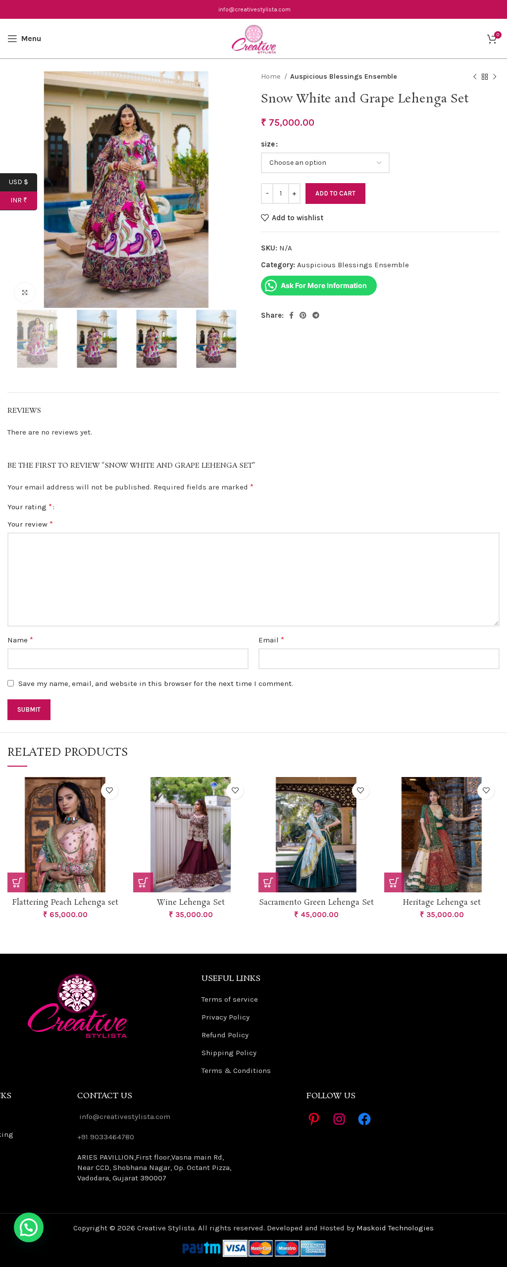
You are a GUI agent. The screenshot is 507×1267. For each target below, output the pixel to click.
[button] (29, 1227)
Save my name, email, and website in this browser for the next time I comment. (155, 683)
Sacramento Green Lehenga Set (316, 902)
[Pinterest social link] (303, 315)
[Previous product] (475, 77)
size (268, 144)
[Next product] (495, 77)
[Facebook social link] (291, 315)
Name (20, 639)
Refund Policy (225, 1034)
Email (271, 639)
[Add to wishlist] (109, 790)
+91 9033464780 (105, 1136)
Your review (30, 524)
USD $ (23, 181)
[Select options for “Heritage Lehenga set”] (394, 882)
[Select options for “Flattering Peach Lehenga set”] (17, 882)
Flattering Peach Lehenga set (65, 902)
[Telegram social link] (315, 315)
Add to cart (335, 193)
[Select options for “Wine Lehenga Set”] (143, 882)
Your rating (29, 507)
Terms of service (230, 999)
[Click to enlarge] (25, 292)
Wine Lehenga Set (191, 902)
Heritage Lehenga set (442, 902)
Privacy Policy (226, 1017)
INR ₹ (23, 200)
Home (271, 76)
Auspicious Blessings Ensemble (343, 76)
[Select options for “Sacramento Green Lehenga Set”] (268, 882)
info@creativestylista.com (254, 9)
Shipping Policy (229, 1052)
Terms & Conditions (236, 1070)
